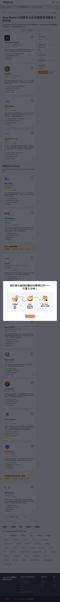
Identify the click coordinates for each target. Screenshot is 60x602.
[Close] (55, 283)
